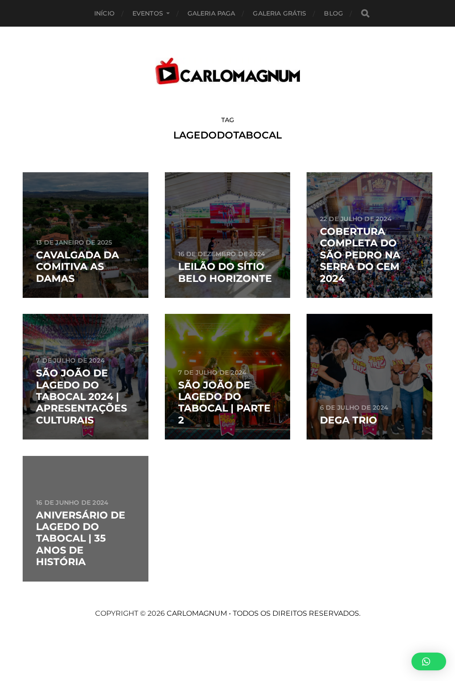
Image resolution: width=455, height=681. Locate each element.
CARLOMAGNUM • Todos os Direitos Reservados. (263, 613)
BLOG (333, 13)
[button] (428, 661)
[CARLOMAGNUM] (228, 71)
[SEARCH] (365, 13)
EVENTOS (147, 13)
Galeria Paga (211, 13)
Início (104, 13)
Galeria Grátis (279, 13)
